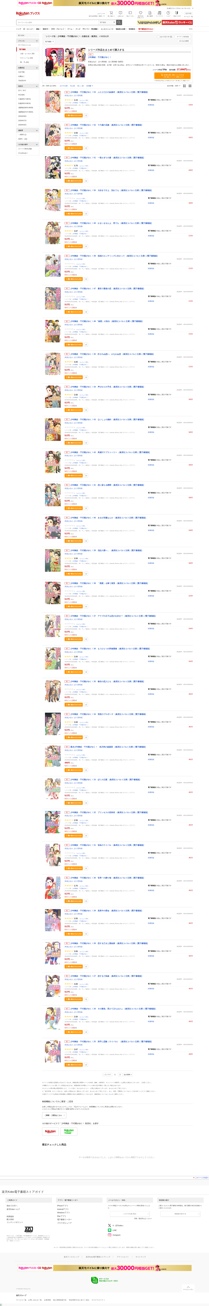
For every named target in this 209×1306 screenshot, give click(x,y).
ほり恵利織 (78, 95)
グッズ (78, 29)
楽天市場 (188, 13)
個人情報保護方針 (60, 1300)
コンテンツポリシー (15, 1222)
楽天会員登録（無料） (96, 16)
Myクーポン (130, 16)
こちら (109, 1094)
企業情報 (47, 1300)
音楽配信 (132, 29)
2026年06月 (22, 125)
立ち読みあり (23, 153)
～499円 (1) (22, 135)
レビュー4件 (84, 100)
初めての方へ (12, 1206)
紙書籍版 (151, 105)
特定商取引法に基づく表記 (79, 1300)
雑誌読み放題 (120, 29)
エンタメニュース (107, 29)
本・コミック (28, 29)
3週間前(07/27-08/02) (25, 112)
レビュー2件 (81, 198)
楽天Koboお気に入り (140, 16)
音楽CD (45, 29)
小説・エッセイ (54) (27, 54)
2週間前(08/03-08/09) (25, 108)
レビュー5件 (84, 165)
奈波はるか (69, 95)
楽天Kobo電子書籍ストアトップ (98, 1257)
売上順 (72, 86)
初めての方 (177, 16)
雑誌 (37, 29)
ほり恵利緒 (78, 259)
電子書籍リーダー (64, 1219)
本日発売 (21, 95)
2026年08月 (22, 116)
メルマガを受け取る (129, 1214)
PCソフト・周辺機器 (90, 29)
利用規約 (10, 1216)
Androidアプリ (63, 1209)
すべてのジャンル (24, 45)
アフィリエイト (123, 1257)
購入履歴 (150, 16)
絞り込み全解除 (184, 41)
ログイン (100, 14)
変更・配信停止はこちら (142, 1218)
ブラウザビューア (64, 1223)
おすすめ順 (64, 86)
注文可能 (21, 72)
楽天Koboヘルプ (13, 1209)
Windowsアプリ (63, 1213)
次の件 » (128, 1075)
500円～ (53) (22, 139)
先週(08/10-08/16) (24, 103)
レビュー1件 (81, 264)
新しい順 (80, 86)
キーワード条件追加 (183, 36)
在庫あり (21, 76)
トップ (18, 29)
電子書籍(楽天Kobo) (145, 29)
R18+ (191, 29)
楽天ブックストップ (71, 1257)
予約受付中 (22, 81)
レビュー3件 (84, 362)
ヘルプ (168, 16)
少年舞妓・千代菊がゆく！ (81, 102)
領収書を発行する (180, 1214)
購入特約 (10, 1219)
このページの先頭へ (202, 1178)
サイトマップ (141, 1257)
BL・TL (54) (24, 62)
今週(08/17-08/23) (24, 99)
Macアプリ (61, 1216)
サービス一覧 (188, 16)
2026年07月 (22, 120)
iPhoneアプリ (62, 1206)
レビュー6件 (84, 886)
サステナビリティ (98, 1300)
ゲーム (69, 29)
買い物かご (111, 16)
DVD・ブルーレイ (57, 29)
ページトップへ (188, 1289)
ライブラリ (159, 16)
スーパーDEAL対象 (25, 149)
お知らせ (120, 16)
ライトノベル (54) (26, 58)
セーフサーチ (165, 37)
